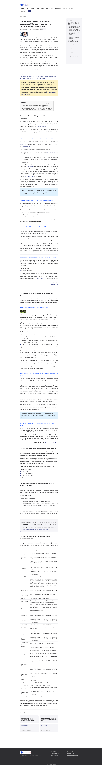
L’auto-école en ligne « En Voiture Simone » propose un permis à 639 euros (37, 108)
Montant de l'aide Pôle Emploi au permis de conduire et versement (74, 33)
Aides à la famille (54, 758)
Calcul (38, 8)
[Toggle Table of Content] (51, 102)
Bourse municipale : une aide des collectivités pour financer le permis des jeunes (74, 47)
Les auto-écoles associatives (27, 74)
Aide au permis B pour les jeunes (28, 72)
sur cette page (29, 166)
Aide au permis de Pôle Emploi (51, 442)
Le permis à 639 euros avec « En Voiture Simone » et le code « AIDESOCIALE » (38, 76)
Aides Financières (49, 8)
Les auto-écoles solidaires (26, 451)
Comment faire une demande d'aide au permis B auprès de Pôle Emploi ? (74, 37)
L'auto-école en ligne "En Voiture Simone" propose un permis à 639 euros (74, 57)
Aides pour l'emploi (55, 757)
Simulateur (71, 8)
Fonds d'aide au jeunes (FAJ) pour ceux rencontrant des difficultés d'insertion (74, 51)
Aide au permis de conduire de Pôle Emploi (30, 69)
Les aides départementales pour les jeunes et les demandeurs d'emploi (74, 61)
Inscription (32, 8)
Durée (42, 8)
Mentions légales (70, 753)
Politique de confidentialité (72, 755)
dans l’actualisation (51, 152)
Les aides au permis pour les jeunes (45, 282)
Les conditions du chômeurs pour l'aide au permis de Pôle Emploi (74, 27)
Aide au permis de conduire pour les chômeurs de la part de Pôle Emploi (36, 103)
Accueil (22, 8)
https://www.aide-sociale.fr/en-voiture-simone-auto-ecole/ (36, 529)
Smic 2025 (65, 8)
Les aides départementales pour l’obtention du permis (33, 78)
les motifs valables (42, 126)
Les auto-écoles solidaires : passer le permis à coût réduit (33, 106)
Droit (27, 8)
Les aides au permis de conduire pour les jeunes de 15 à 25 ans (35, 105)
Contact (69, 757)
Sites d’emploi (58, 8)
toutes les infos (26, 146)
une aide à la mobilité (39, 278)
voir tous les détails (29, 176)
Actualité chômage (55, 753)
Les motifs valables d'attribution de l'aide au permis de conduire (74, 30)
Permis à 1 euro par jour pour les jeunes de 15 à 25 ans (74, 44)
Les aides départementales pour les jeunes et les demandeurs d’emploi (36, 109)
